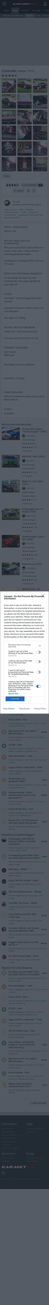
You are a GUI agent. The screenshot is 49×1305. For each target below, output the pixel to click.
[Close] (43, 596)
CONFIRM (15, 699)
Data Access (24, 708)
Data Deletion (9, 708)
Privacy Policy (40, 708)
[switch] (38, 652)
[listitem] (24, 646)
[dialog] (24, 652)
